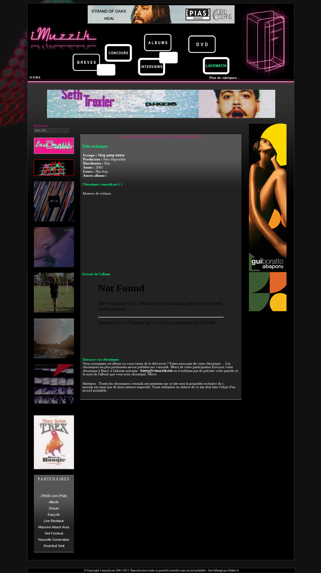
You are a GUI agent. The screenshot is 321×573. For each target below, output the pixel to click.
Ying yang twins (111, 155)
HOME (35, 77)
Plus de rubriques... (224, 77)
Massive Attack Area (53, 527)
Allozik (54, 502)
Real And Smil (54, 546)
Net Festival (54, 533)
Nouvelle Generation (53, 539)
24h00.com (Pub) (54, 496)
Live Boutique (54, 521)
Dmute (54, 508)
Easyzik (54, 514)
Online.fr (233, 570)
